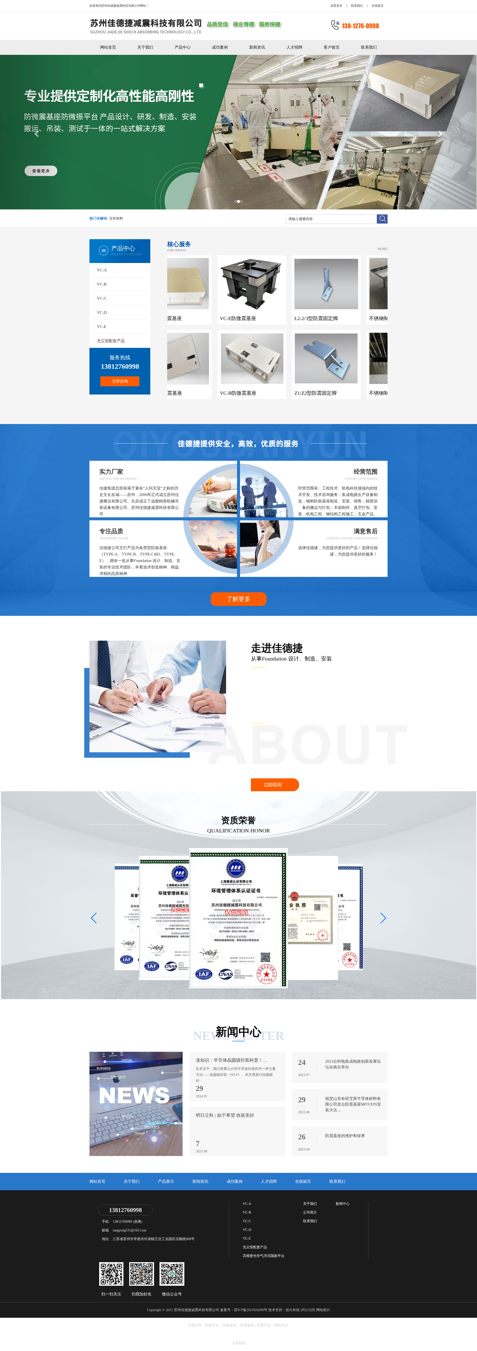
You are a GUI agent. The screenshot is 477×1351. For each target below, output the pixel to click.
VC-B (102, 284)
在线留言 (378, 5)
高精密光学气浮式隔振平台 (263, 1256)
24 (302, 1062)
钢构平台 (281, 1325)
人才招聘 (294, 47)
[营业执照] (182, 918)
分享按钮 (238, 1343)
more (383, 249)
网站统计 (323, 1310)
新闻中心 (343, 1204)
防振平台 (212, 1325)
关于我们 (145, 47)
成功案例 (220, 47)
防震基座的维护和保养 (345, 1136)
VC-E (101, 327)
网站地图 (308, 1310)
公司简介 (310, 1212)
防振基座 (230, 1325)
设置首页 (336, 5)
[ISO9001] (238, 919)
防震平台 (264, 1325)
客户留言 (332, 47)
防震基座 (247, 1325)
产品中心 (183, 47)
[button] (383, 918)
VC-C (102, 298)
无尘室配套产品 (111, 341)
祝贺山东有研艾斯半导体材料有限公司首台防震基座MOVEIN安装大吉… (353, 1104)
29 (199, 1088)
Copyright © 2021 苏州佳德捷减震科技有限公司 (183, 1310)
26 (302, 1137)
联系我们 (357, 5)
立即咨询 (120, 381)
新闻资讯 (257, 47)
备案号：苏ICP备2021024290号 (243, 1310)
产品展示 (166, 1181)
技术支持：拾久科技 (284, 1310)
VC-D (102, 312)
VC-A (102, 270)
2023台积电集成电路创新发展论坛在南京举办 (353, 1064)
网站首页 (108, 47)
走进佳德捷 (277, 648)
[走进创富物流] (157, 696)
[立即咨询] (275, 784)
